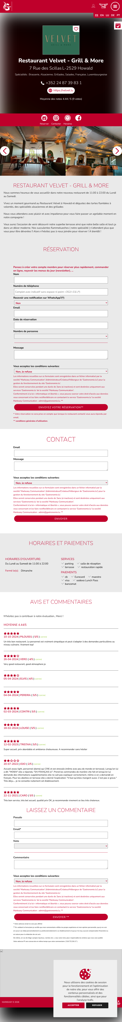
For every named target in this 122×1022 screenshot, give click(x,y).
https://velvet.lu (63, 90)
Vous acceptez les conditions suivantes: (36, 366)
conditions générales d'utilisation (31, 421)
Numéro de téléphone (26, 286)
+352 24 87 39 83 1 (64, 83)
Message (18, 347)
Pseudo (17, 817)
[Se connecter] (93, 7)
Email (16, 307)
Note (16, 841)
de (113, 15)
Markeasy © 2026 (10, 1002)
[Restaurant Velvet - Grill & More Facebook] (78, 120)
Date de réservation (25, 319)
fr (96, 15)
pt (118, 15)
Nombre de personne (25, 331)
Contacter (56, 123)
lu (107, 15)
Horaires (68, 123)
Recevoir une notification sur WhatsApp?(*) (38, 298)
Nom (16, 274)
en (102, 15)
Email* (17, 829)
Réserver (44, 123)
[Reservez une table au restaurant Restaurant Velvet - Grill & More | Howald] (44, 120)
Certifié (43, 637)
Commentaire (21, 857)
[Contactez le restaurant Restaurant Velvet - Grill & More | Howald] (56, 120)
